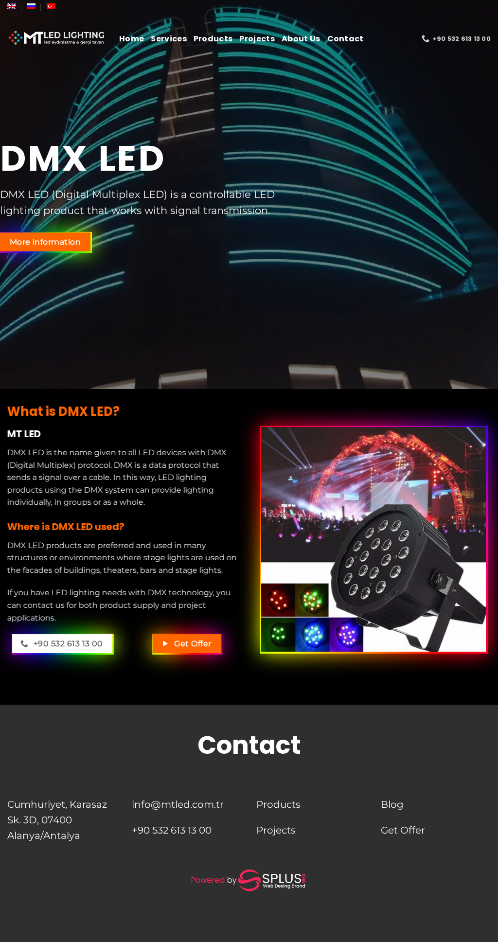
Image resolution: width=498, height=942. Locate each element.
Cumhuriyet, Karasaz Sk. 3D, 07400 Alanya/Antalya (57, 820)
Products (213, 38)
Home (131, 38)
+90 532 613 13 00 (172, 830)
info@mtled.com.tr (178, 804)
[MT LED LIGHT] (56, 39)
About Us (301, 38)
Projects (257, 38)
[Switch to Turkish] (51, 6)
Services (169, 38)
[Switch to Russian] (31, 6)
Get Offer (403, 830)
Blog (392, 804)
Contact (345, 38)
